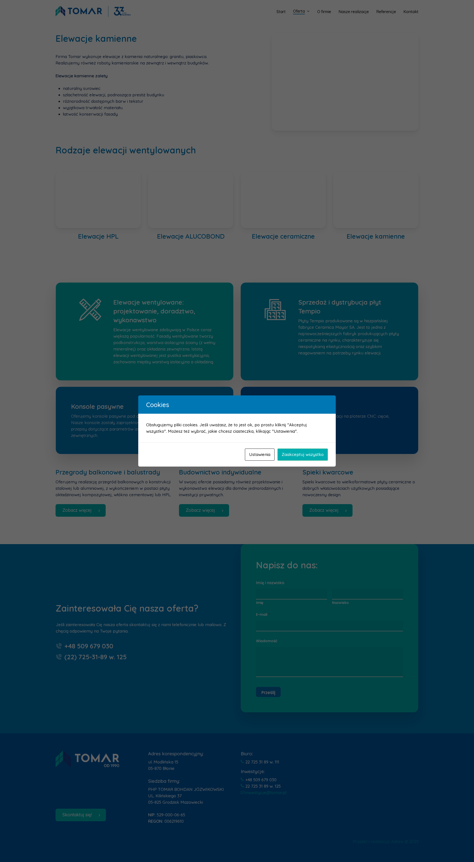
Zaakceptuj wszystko (303, 454)
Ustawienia (259, 454)
